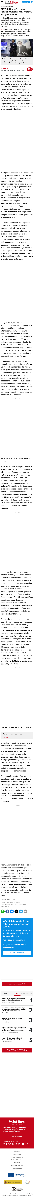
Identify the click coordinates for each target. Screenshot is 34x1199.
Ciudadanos (22, 904)
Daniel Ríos (4, 68)
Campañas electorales (13, 902)
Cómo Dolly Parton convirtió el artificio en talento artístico (12, 1038)
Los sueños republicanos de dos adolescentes (12, 1019)
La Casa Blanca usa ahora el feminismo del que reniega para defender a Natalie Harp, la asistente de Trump (14, 1029)
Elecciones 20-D (5, 906)
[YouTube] (23, 1144)
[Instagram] (19, 1144)
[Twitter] (13, 1144)
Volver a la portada (17, 1050)
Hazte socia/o (17, 1136)
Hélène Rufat (5, 1022)
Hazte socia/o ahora (17, 952)
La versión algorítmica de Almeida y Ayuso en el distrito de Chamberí (13, 999)
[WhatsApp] (4, 1144)
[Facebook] (6, 1144)
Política (3, 902)
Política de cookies (17, 1168)
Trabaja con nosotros (17, 1157)
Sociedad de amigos (17, 1160)
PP (16, 904)
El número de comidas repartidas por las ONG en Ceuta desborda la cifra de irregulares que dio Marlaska (13, 1009)
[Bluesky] (9, 1144)
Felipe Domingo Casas (8, 1002)
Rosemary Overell (7, 1041)
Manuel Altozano (6, 1013)
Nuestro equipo (17, 1154)
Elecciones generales (7, 904)
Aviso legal (17, 1162)
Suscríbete (25, 2)
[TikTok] (27, 1144)
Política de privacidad (17, 1165)
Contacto (17, 1152)
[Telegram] (16, 1144)
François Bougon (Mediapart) (10, 1032)
